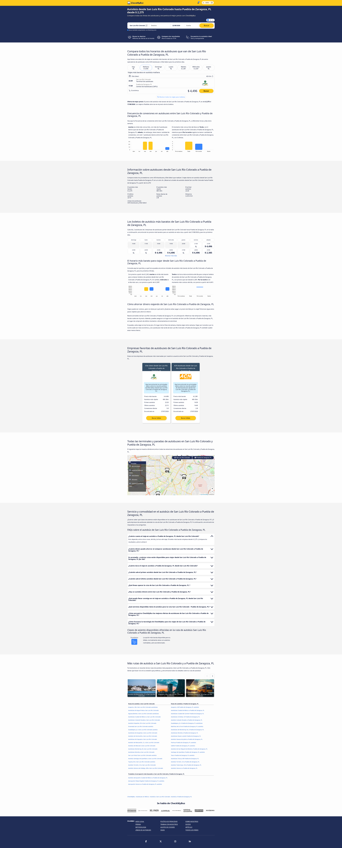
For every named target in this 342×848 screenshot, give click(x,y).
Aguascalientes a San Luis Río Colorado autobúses (143, 713)
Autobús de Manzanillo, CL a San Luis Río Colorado (143, 742)
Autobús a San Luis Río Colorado (160, 797)
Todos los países (191, 830)
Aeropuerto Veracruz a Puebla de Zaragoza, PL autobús (145, 784)
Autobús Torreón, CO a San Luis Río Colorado (142, 765)
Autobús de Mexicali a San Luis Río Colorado (141, 746)
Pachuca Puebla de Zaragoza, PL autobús (183, 742)
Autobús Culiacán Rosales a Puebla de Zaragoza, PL (186, 720)
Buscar (206, 91)
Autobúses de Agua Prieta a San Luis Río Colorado (143, 710)
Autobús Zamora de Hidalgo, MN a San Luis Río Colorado (145, 768)
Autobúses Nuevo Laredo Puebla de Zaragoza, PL (186, 736)
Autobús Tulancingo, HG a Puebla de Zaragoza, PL (186, 765)
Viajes (162, 830)
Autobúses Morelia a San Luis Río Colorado (141, 752)
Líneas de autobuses (143, 830)
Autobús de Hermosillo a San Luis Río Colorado (142, 736)
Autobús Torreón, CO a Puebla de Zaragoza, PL (185, 762)
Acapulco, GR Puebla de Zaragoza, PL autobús (185, 707)
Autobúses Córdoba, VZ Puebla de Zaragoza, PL (185, 717)
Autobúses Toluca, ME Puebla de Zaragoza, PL (185, 758)
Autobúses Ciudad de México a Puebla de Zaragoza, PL (187, 710)
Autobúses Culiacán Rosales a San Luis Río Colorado (144, 720)
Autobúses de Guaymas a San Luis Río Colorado (142, 733)
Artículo (188, 827)
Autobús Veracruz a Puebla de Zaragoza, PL (184, 768)
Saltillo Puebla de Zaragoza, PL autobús (183, 746)
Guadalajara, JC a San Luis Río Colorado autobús (143, 730)
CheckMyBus (131, 797)
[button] (184, 477)
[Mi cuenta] (198, 3)
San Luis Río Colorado (183, 457)
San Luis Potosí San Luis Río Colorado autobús (142, 755)
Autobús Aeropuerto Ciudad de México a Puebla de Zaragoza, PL (148, 778)
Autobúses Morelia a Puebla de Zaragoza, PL (184, 733)
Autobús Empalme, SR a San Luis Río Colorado (142, 723)
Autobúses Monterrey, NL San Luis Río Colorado (142, 749)
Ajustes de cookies (167, 827)
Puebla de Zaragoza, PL (204, 457)
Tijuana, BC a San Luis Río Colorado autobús (141, 762)
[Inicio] (135, 3)
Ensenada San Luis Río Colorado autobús (140, 726)
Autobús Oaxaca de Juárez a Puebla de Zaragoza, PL (187, 739)
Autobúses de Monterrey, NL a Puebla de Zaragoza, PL (187, 730)
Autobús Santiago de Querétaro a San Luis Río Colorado (145, 758)
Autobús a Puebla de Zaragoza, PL (181, 797)
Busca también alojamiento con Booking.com (142, 30)
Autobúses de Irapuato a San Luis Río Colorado (142, 739)
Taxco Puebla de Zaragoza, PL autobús (182, 755)
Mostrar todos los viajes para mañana (172, 97)
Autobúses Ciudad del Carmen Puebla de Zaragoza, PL (187, 713)
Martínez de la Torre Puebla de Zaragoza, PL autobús (187, 726)
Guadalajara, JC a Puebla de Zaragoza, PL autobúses (187, 723)
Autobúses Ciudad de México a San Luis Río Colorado (144, 717)
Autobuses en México (142, 797)
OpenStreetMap (204, 494)
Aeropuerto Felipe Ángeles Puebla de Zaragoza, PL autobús (146, 781)
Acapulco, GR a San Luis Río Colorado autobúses (143, 707)
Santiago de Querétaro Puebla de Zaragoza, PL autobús (188, 752)
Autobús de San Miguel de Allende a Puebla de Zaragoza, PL (189, 749)
